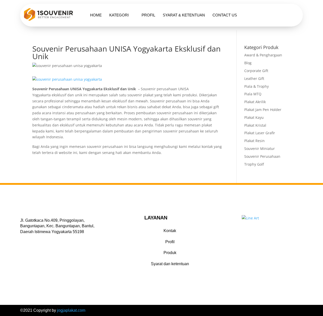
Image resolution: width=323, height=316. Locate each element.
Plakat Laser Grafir (259, 132)
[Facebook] (22, 239)
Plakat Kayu (254, 117)
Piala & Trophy (256, 86)
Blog (248, 62)
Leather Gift (254, 78)
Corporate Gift (256, 70)
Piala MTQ (252, 94)
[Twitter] (29, 239)
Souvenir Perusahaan (262, 156)
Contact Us (224, 15)
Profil (148, 15)
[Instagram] (36, 239)
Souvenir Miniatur (259, 148)
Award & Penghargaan (263, 55)
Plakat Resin (254, 140)
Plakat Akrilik (255, 101)
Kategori (119, 15)
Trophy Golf (254, 164)
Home (96, 15)
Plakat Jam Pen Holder (262, 109)
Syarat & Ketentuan (184, 15)
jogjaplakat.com (71, 310)
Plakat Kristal (255, 125)
